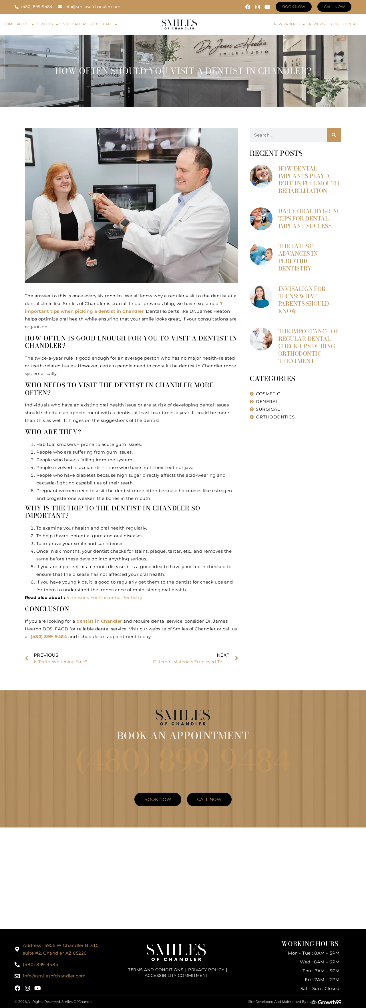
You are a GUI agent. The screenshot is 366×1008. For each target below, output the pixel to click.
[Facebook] (247, 6)
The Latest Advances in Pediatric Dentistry (298, 257)
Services (44, 24)
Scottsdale (101, 24)
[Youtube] (267, 6)
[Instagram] (257, 6)
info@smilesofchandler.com (54, 976)
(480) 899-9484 (183, 760)
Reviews (317, 24)
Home (9, 24)
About (23, 24)
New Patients (287, 24)
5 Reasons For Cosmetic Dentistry (104, 597)
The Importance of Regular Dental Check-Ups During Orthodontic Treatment (308, 346)
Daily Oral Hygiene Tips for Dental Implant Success (309, 218)
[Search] (334, 135)
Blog (334, 24)
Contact (351, 24)
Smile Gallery (73, 24)
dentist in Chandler (99, 621)
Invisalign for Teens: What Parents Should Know (303, 299)
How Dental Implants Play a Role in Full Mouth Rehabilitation (308, 179)
